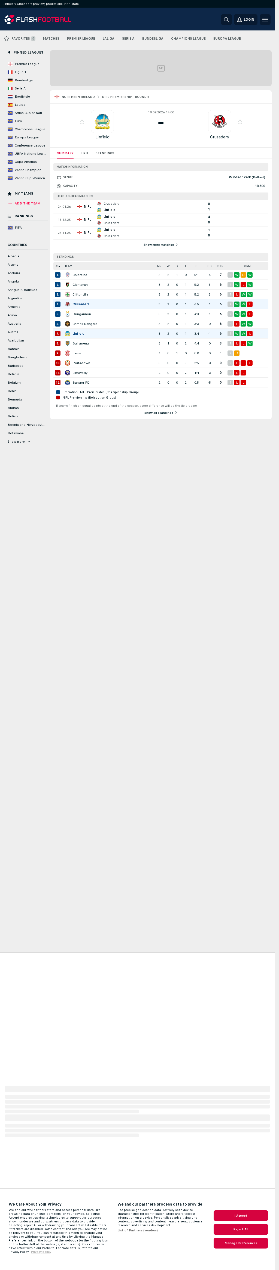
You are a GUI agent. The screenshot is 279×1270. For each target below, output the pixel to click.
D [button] (177, 266)
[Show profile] (102, 121)
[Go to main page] (41, 19)
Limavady (79, 373)
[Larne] (67, 353)
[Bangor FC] (67, 382)
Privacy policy (41, 1252)
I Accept (240, 1216)
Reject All (240, 1229)
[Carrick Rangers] (67, 324)
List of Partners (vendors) (137, 1230)
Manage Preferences (241, 1243)
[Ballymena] (67, 343)
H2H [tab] (84, 153)
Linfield (102, 136)
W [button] (168, 266)
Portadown (81, 363)
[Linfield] (67, 333)
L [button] (185, 266)
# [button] (57, 266)
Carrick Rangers (84, 324)
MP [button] (159, 266)
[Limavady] (67, 372)
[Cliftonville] (67, 294)
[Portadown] (67, 363)
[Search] (226, 19)
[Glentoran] (67, 284)
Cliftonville (80, 294)
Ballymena (80, 343)
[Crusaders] (67, 304)
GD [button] (209, 266)
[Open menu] (265, 19)
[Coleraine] (67, 275)
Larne (76, 353)
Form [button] (246, 266)
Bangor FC (80, 382)
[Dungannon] (67, 314)
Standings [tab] (105, 153)
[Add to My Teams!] (82, 121)
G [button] (196, 266)
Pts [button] (220, 266)
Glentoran (80, 284)
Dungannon (81, 314)
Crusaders (219, 136)
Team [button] (68, 266)
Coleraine (79, 275)
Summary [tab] (65, 153)
